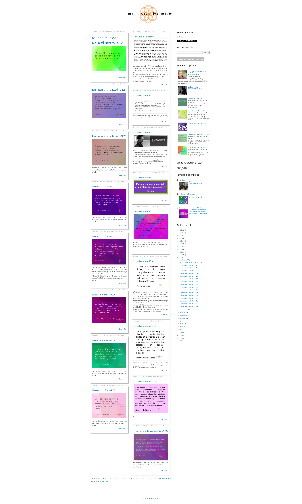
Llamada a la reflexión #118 (103, 390)
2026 (180, 230)
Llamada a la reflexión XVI (196, 111)
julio (181, 321)
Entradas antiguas (165, 478)
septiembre (184, 315)
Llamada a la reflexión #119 (103, 340)
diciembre (183, 260)
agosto (182, 318)
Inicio (132, 478)
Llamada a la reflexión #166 (197, 98)
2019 (180, 249)
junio (182, 324)
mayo (182, 326)
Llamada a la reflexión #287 (197, 123)
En (181, 37)
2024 (180, 235)
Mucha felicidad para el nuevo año (107, 40)
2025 (180, 233)
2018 (180, 252)
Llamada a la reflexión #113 (145, 211)
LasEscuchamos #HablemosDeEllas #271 (196, 88)
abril (182, 329)
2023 (180, 238)
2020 (180, 246)
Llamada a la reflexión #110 (145, 382)
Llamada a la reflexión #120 (103, 295)
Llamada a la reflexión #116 (145, 96)
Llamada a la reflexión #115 (145, 132)
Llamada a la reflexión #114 (145, 178)
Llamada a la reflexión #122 (103, 187)
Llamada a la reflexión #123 (109, 136)
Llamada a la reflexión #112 (145, 261)
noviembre (184, 310)
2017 (180, 255)
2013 (180, 338)
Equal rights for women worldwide (190, 208)
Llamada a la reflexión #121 (103, 237)
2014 (180, 335)
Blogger (157, 498)
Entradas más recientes (98, 478)
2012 (180, 341)
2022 (180, 241)
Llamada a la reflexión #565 (197, 147)
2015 (180, 333)
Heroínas (182, 180)
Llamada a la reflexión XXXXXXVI (199, 135)
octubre (183, 312)
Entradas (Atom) (104, 481)
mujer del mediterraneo (187, 194)
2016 (180, 257)
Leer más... (123, 78)
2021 (180, 244)
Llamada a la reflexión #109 (150, 431)
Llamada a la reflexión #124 (109, 89)
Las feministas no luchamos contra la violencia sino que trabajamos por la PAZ (197, 73)
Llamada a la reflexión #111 (144, 326)
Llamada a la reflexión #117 (145, 37)
